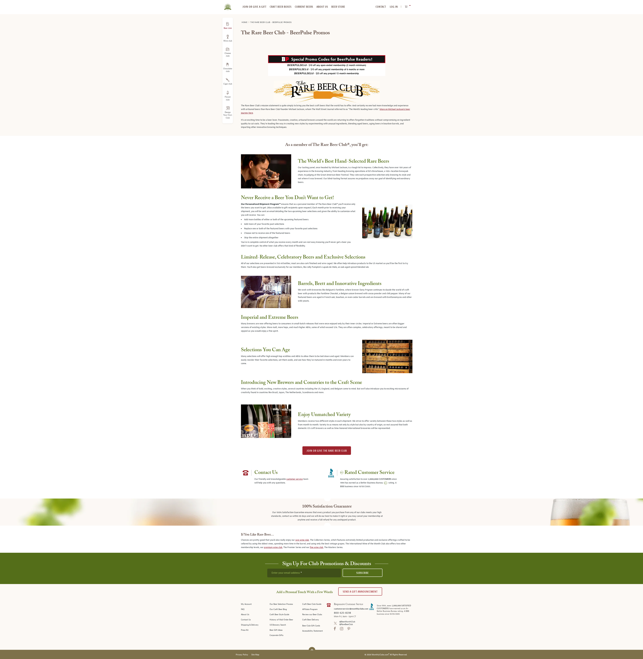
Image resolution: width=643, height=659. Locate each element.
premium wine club (273, 547)
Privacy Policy (242, 654)
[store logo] (227, 5)
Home (245, 22)
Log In (394, 6)
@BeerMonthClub (347, 622)
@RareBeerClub (346, 624)
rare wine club (302, 540)
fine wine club (316, 547)
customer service (294, 479)
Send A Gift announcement (360, 591)
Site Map (255, 654)
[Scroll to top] (312, 650)
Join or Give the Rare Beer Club (327, 450)
